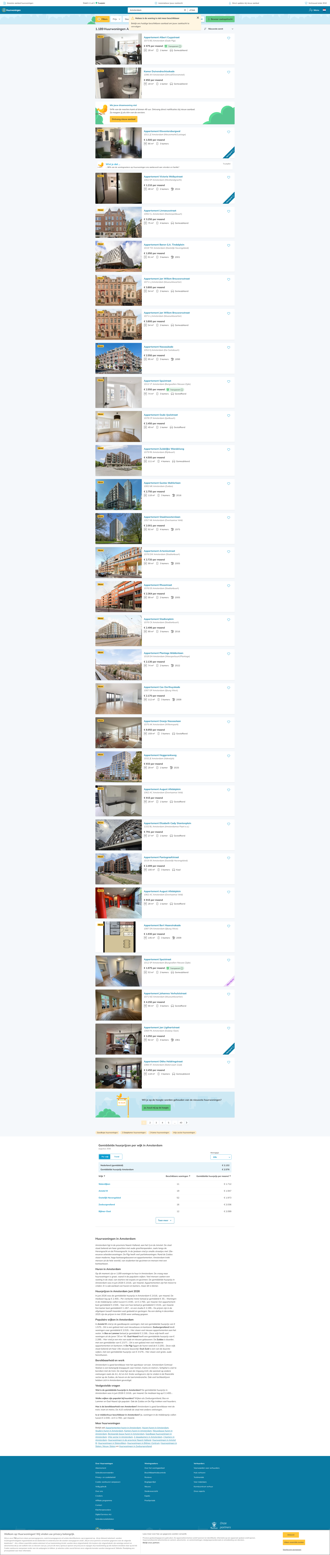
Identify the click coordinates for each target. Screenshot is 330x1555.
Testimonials (199, 1477)
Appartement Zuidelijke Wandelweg (164, 448)
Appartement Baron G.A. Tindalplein (164, 244)
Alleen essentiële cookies (294, 1542)
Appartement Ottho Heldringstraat (163, 1061)
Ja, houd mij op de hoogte (156, 1107)
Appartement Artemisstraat (159, 550)
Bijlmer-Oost (105, 1211)
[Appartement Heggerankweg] (118, 766)
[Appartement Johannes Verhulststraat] (118, 1005)
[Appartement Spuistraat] (118, 392)
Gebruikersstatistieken (104, 1519)
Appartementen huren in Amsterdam (123, 1427)
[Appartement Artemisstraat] (118, 562)
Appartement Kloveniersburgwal (162, 131)
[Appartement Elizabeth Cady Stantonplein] (118, 834)
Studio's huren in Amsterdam (109, 1430)
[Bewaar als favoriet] (229, 38)
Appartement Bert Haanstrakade (162, 925)
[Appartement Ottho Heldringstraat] (118, 1073)
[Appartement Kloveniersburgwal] (118, 142)
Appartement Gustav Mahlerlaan (162, 482)
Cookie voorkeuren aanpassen (107, 1482)
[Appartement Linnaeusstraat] (118, 222)
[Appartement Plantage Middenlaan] (118, 664)
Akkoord (290, 1535)
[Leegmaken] (185, 10)
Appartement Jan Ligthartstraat (162, 1027)
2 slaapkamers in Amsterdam (148, 1437)
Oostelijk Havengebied (110, 1197)
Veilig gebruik (100, 1486)
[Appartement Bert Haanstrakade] (118, 937)
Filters (105, 19)
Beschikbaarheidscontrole (155, 1472)
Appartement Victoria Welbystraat (163, 176)
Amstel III (103, 1191)
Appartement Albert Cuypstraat (162, 37)
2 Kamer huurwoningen (159, 1132)
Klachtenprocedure (103, 1510)
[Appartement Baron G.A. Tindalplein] (118, 256)
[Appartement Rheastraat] (118, 596)
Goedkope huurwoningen (107, 1132)
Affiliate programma (103, 1500)
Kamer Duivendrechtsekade (159, 71)
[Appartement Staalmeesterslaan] (118, 528)
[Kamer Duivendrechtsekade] (118, 83)
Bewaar (222, 19)
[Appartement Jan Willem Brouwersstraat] (118, 290)
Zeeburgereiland (107, 1204)
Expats (147, 1496)
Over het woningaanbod (154, 1468)
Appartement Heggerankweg (160, 755)
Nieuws (148, 1486)
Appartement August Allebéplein (162, 789)
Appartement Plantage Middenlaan (163, 653)
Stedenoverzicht (151, 1491)
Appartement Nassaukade (158, 346)
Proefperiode (150, 1500)
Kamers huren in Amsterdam (138, 1430)
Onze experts (199, 1491)
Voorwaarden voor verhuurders (207, 1468)
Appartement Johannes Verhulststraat (165, 993)
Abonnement (100, 1468)
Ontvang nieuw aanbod (123, 119)
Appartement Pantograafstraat (161, 857)
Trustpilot (226, 164)
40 (181, 1122)
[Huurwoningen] (11, 10)
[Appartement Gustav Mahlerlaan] (118, 494)
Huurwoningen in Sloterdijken (112, 1443)
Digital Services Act (103, 1514)
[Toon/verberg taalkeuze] (324, 10)
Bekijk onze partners (151, 1543)
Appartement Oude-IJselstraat (161, 414)
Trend (116, 1156)
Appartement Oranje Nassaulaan (162, 721)
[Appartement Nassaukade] (118, 358)
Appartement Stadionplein (159, 619)
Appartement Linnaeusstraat (160, 210)
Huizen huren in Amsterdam (155, 1427)
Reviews (148, 1477)
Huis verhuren (199, 1472)
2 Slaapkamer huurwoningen (134, 1132)
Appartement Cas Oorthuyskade (162, 687)
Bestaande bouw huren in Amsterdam (126, 1434)
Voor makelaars (200, 1482)
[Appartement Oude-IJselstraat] (118, 426)
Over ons (99, 1491)
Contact (98, 1505)
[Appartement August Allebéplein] (118, 800)
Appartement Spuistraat (157, 380)
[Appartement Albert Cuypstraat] (118, 49)
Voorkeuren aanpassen (292, 1550)
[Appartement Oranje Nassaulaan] (118, 732)
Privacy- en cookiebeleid (105, 1477)
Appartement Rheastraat (158, 584)
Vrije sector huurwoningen (184, 1132)
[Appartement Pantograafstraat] (118, 868)
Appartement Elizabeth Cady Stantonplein (167, 823)
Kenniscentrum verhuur (203, 1486)
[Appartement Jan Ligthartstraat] (118, 1039)
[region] (165, 1542)
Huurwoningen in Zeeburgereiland (135, 1446)
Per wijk (105, 1156)
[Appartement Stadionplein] (118, 630)
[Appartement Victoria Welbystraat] (118, 188)
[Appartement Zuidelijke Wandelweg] (118, 460)
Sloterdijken (104, 1184)
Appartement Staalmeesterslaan (162, 516)
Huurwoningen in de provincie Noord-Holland (129, 1440)
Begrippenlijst (150, 1482)
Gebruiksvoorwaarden (104, 1472)
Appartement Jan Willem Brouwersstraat (167, 278)
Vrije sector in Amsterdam (120, 1437)
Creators (99, 1496)
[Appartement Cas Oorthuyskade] (118, 698)
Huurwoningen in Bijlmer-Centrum (143, 1443)
